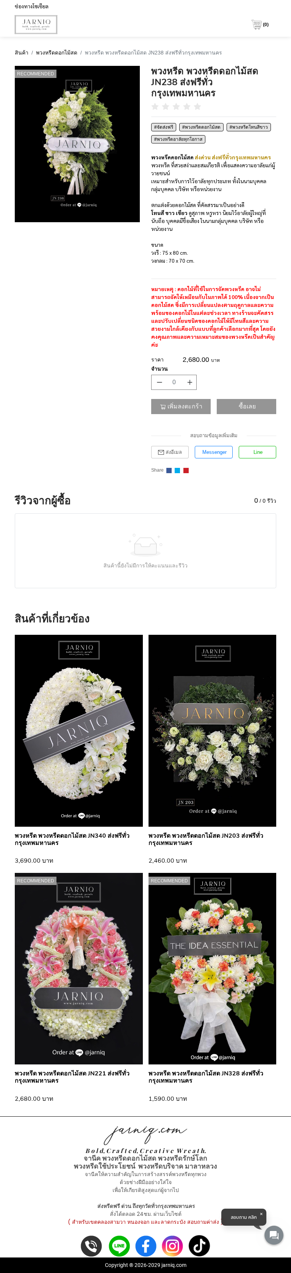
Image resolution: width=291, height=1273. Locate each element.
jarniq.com (173, 1265)
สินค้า (21, 53)
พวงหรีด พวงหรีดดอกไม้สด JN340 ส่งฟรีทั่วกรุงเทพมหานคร (72, 839)
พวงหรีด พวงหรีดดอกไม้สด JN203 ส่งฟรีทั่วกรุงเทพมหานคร (206, 839)
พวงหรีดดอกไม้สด (56, 53)
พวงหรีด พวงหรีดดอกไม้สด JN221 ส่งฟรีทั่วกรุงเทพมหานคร (72, 1077)
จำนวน (159, 369)
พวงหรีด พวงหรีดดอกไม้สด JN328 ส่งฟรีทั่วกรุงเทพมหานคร (206, 1077)
